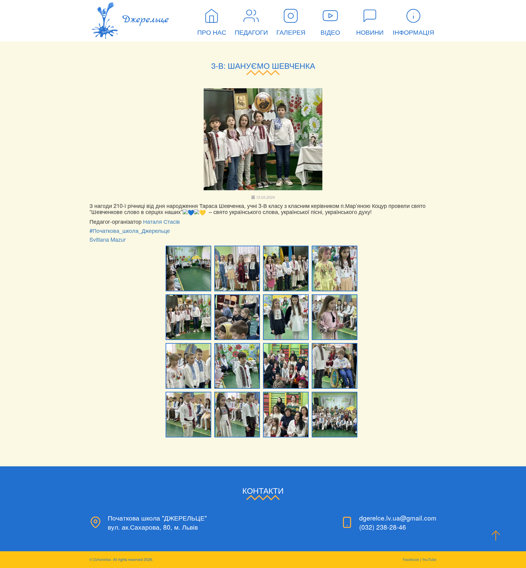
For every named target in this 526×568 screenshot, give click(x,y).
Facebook (411, 559)
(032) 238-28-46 (382, 526)
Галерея (290, 32)
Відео (330, 32)
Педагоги (251, 32)
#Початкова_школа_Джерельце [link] (129, 230)
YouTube (429, 559)
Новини (370, 32)
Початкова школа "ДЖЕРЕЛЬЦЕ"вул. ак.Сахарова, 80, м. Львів (157, 522)
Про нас (211, 32)
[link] (161, 221)
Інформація (413, 32)
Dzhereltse (102, 559)
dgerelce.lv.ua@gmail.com (398, 517)
